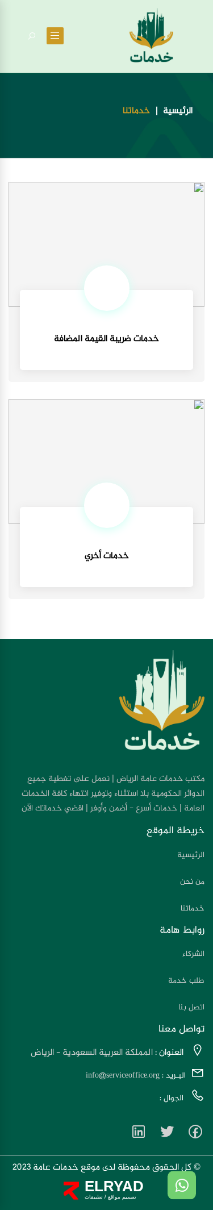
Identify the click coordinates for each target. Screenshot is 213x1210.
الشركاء (193, 953)
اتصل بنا (191, 1007)
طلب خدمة (186, 980)
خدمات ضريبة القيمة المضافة (106, 339)
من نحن (192, 881)
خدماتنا (192, 908)
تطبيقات (94, 1197)
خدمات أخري (107, 556)
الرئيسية (178, 111)
